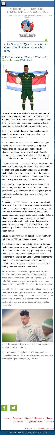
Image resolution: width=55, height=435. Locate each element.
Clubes (49, 418)
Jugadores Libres (34, 421)
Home (6, 418)
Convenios (18, 421)
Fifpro (27, 418)
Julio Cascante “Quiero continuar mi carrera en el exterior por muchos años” (26, 47)
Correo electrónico (11, 60)
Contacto (50, 421)
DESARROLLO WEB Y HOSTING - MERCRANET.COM (27, 432)
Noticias (38, 418)
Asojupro (17, 418)
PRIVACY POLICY (46, 428)
